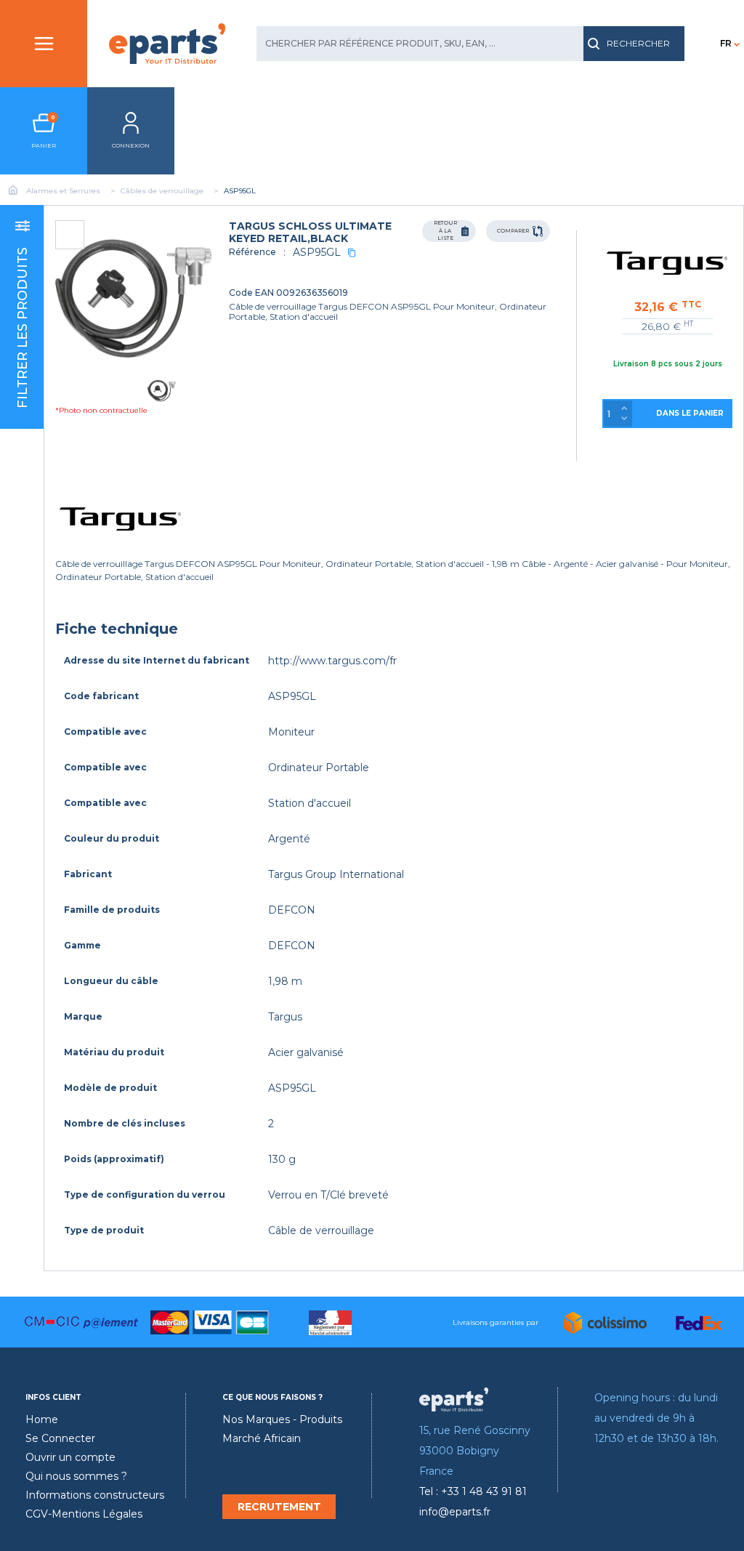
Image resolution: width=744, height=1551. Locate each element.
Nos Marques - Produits (282, 1419)
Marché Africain (261, 1438)
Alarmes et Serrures (63, 191)
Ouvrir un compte (70, 1457)
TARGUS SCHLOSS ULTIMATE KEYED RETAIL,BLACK (310, 232)
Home (41, 1419)
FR (726, 43)
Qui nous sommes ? (76, 1476)
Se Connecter (60, 1438)
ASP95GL (317, 252)
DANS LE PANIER (690, 413)
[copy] (351, 252)
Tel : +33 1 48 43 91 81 (473, 1491)
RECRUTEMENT (279, 1507)
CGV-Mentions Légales (83, 1513)
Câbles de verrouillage (162, 191)
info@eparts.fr (454, 1511)
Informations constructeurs (94, 1495)
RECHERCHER (638, 43)
